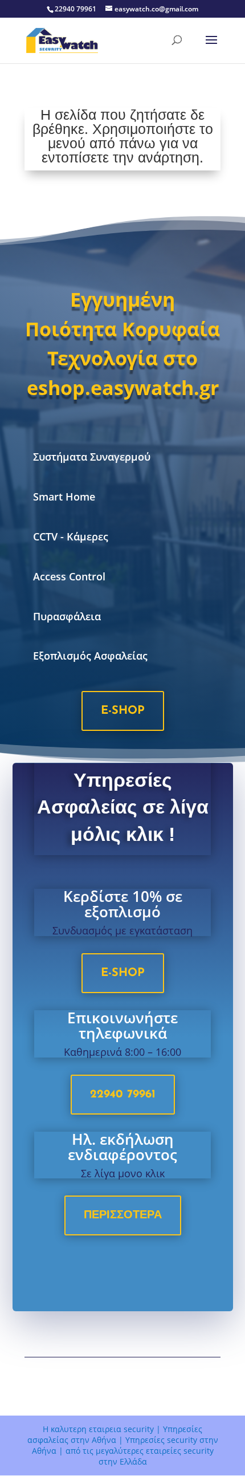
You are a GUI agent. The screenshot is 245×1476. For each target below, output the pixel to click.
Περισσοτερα (123, 1215)
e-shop (123, 711)
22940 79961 (123, 1094)
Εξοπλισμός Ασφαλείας (90, 655)
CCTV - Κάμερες (70, 536)
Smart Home (64, 496)
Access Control (69, 576)
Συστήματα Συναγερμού (91, 456)
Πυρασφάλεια (67, 616)
